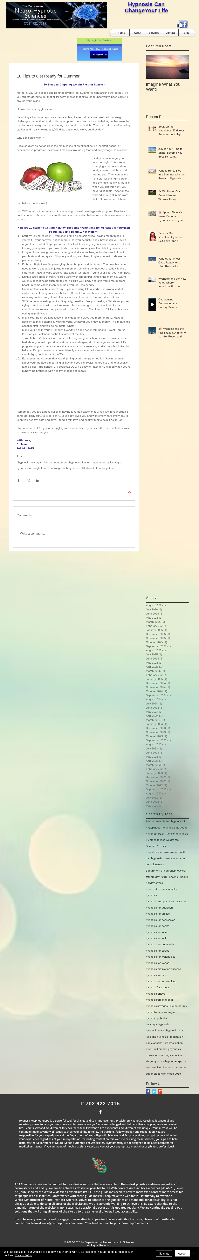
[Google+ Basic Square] (160, 1091)
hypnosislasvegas (157, 1005)
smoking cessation (170, 1055)
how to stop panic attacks (161, 889)
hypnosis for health (157, 925)
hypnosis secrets (156, 975)
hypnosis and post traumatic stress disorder (167, 901)
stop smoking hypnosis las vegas (166, 1067)
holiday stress (154, 882)
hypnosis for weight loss (31, 468)
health (184, 876)
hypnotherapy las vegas (107, 462)
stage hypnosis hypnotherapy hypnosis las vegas (167, 1061)
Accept (182, 1253)
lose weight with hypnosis (63, 468)
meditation (176, 1036)
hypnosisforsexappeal (159, 999)
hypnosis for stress (157, 950)
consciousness (155, 864)
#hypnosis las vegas (29, 462)
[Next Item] (182, 67)
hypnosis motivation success (163, 968)
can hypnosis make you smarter (165, 858)
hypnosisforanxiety (157, 987)
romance (151, 1055)
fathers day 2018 (156, 876)
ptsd (148, 1048)
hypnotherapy (178, 1005)
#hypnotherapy (155, 833)
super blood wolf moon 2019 (163, 1073)
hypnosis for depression (160, 919)
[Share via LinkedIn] (37, 480)
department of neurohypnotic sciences (167, 870)
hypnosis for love (156, 932)
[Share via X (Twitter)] (28, 480)
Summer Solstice (156, 846)
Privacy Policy (23, 1255)
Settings (164, 1253)
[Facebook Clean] (100, 1112)
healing (173, 876)
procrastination (173, 1042)
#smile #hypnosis (177, 833)
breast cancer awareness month (166, 852)
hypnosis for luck (156, 938)
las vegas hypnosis (157, 1024)
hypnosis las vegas (157, 962)
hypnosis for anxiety (158, 913)
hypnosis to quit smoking (161, 981)
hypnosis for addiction (159, 907)
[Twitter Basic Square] (154, 1091)
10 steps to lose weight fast (98, 468)
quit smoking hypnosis (167, 1048)
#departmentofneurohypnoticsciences (67, 462)
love (181, 1030)
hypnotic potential (157, 1018)
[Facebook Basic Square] (148, 1091)
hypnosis (151, 895)
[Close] (194, 1253)
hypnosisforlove (155, 993)
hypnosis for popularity (160, 944)
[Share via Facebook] (18, 480)
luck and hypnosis (157, 1036)
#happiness (153, 827)
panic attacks (154, 1042)
